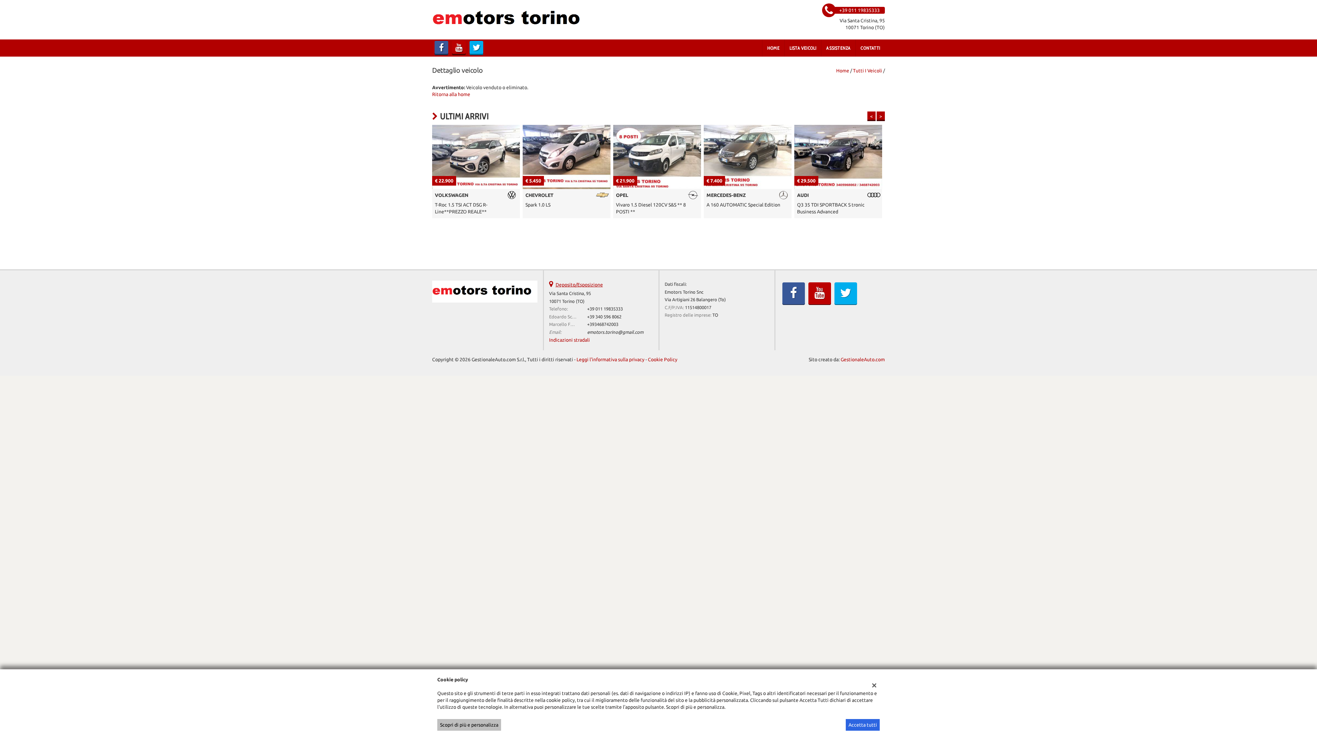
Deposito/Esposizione (579, 284)
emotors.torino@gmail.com (615, 332)
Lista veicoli (803, 48)
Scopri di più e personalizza (469, 725)
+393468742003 (602, 324)
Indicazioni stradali (569, 340)
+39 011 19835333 (605, 308)
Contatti (870, 48)
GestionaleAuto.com (863, 359)
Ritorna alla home (451, 94)
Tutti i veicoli (867, 70)
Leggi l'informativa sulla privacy (610, 359)
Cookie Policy (662, 359)
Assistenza (838, 48)
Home (773, 48)
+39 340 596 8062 (604, 316)
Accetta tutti (863, 725)
